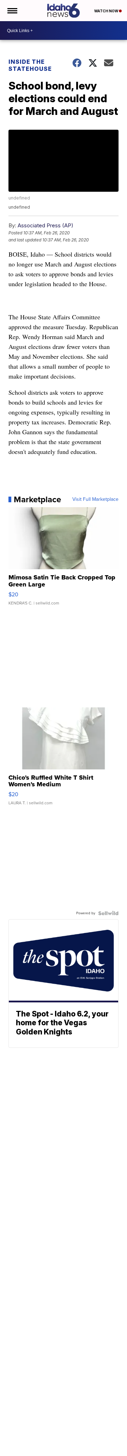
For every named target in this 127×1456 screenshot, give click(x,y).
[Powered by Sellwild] (108, 913)
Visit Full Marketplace (95, 499)
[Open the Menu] (11, 10)
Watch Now (106, 11)
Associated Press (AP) (45, 225)
